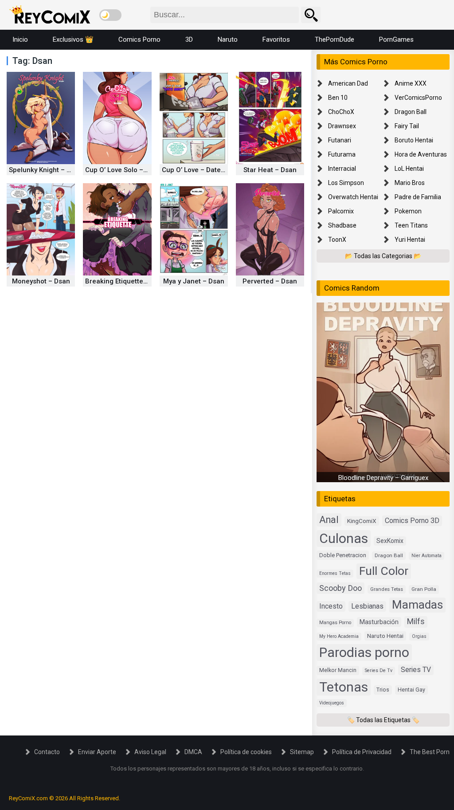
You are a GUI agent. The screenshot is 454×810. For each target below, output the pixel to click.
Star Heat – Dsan (270, 170)
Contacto (47, 751)
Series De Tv (378, 670)
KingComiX (361, 520)
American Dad (348, 83)
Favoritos (276, 39)
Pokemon (408, 211)
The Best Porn (430, 751)
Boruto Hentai (414, 140)
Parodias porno (364, 652)
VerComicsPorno (418, 97)
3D (189, 39)
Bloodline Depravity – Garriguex (383, 478)
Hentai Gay (411, 689)
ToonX (337, 239)
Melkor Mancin (337, 670)
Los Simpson (346, 182)
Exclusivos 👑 (73, 39)
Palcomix (341, 211)
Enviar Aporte (97, 751)
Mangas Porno (335, 622)
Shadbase (342, 225)
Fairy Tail (407, 126)
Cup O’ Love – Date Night (200, 170)
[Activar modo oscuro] (110, 15)
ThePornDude (334, 39)
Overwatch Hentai (353, 197)
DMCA (193, 751)
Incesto (331, 606)
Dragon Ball (411, 111)
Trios (382, 689)
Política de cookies (246, 751)
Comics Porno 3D (412, 520)
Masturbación (379, 621)
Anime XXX (411, 83)
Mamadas (417, 604)
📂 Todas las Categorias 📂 (383, 256)
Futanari (339, 140)
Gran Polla (423, 589)
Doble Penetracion (342, 555)
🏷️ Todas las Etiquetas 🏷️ (383, 719)
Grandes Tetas (386, 589)
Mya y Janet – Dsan (193, 281)
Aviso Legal (150, 751)
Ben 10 (338, 97)
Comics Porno (139, 39)
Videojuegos (331, 702)
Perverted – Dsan (270, 281)
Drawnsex (342, 126)
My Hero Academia (339, 636)
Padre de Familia (418, 197)
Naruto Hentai (385, 635)
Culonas (343, 538)
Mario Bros (410, 182)
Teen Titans (411, 225)
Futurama (342, 154)
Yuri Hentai (410, 239)
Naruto (228, 39)
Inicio (20, 39)
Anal (329, 519)
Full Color (383, 571)
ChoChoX (341, 111)
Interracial (342, 168)
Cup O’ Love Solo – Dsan (123, 170)
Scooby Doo (340, 588)
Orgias (419, 636)
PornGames (396, 39)
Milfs (416, 621)
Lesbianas (367, 606)
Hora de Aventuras (421, 154)
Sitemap (302, 751)
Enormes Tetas (335, 573)
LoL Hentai (409, 168)
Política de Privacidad (361, 751)
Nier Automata (426, 555)
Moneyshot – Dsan (41, 281)
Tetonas (343, 687)
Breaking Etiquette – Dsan (126, 281)
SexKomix (389, 540)
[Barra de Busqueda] (311, 15)
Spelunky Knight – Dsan (45, 170)
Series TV (416, 669)
